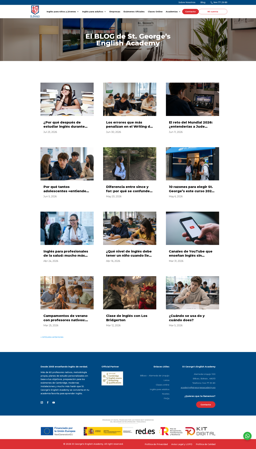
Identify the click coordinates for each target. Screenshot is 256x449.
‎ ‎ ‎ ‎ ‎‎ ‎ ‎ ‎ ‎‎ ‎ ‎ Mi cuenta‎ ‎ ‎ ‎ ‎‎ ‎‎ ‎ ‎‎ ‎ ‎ (212, 11)
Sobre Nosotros (187, 2)
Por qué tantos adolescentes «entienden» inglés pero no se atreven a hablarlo (66, 189)
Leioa (166, 380)
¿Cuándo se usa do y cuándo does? (187, 318)
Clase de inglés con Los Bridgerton (126, 318)
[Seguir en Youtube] (53, 402)
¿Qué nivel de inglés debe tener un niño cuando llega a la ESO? (129, 253)
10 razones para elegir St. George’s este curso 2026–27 (192, 189)
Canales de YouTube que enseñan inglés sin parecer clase (190, 253)
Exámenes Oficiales (134, 11)
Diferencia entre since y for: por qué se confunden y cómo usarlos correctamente (129, 189)
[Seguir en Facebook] (47, 402)
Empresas (114, 11)
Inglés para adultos (92, 11)
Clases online (162, 384)
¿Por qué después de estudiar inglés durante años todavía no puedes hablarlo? (64, 124)
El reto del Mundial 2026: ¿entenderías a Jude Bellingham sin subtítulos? (192, 124)
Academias (172, 11)
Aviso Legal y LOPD (181, 444)
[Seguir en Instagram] (41, 402)
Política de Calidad (205, 444)
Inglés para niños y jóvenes (61, 11)
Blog (202, 2)
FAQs (166, 398)
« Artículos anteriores (52, 337)
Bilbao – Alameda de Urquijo (154, 375)
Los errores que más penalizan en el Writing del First (129, 124)
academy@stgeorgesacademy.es (198, 387)
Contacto (190, 11)
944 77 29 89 (220, 2)
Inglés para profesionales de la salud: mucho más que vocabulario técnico (65, 253)
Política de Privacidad (156, 444)
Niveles (165, 393)
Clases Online (155, 11)
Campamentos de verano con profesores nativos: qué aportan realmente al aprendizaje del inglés (65, 318)
